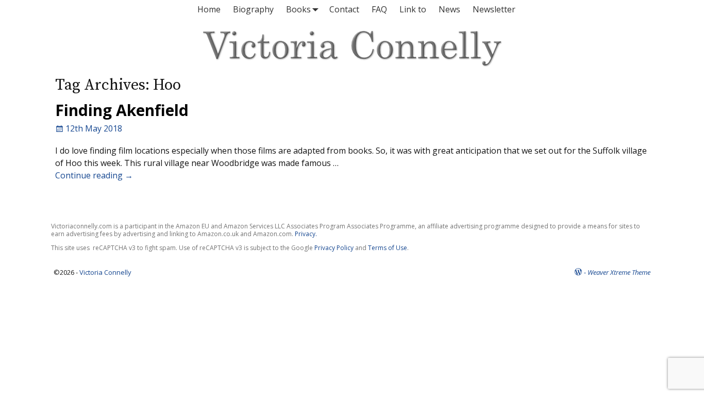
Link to (412, 9)
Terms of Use (387, 247)
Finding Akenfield (122, 110)
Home (209, 9)
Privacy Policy (334, 247)
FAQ (379, 9)
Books (298, 9)
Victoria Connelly (105, 272)
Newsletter (494, 9)
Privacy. (306, 233)
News (449, 9)
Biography (253, 9)
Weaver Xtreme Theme (619, 272)
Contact (344, 9)
